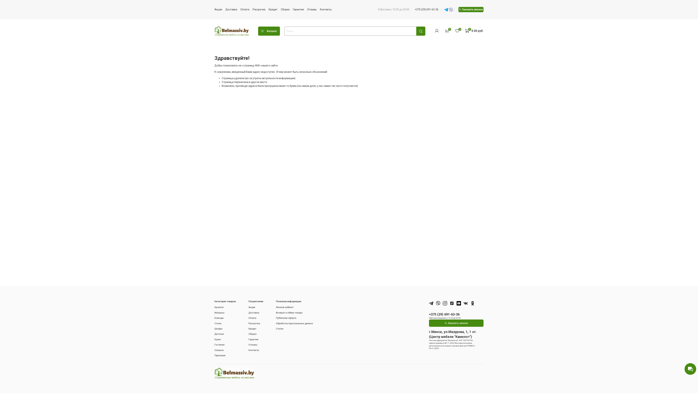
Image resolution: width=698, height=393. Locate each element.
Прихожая (219, 355)
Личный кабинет (285, 307)
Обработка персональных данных (294, 323)
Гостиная (219, 344)
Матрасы (219, 312)
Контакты (326, 9)
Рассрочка (259, 9)
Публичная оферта (286, 318)
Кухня (217, 339)
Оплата (244, 9)
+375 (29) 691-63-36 (426, 9)
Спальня (219, 350)
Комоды (219, 318)
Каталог (272, 31)
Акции (218, 9)
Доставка (231, 9)
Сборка (285, 9)
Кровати (219, 307)
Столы (218, 323)
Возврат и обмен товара (289, 312)
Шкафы (218, 328)
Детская (219, 334)
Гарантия (298, 9)
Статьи (279, 328)
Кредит (273, 9)
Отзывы (312, 9)
